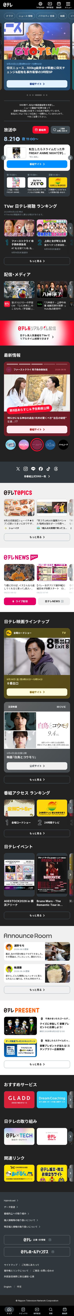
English (8, 1286)
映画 (62, 16)
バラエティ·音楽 (46, 16)
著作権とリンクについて (16, 1270)
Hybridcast (9, 1200)
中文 (19, 1286)
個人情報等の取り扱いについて (19, 1220)
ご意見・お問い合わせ (43, 1270)
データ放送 (9, 1207)
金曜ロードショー (22, 633)
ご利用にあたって (30, 1264)
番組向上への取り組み (15, 1213)
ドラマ (9, 16)
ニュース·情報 (26, 16)
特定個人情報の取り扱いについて (21, 1226)
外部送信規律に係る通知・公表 (19, 1276)
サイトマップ (10, 1264)
